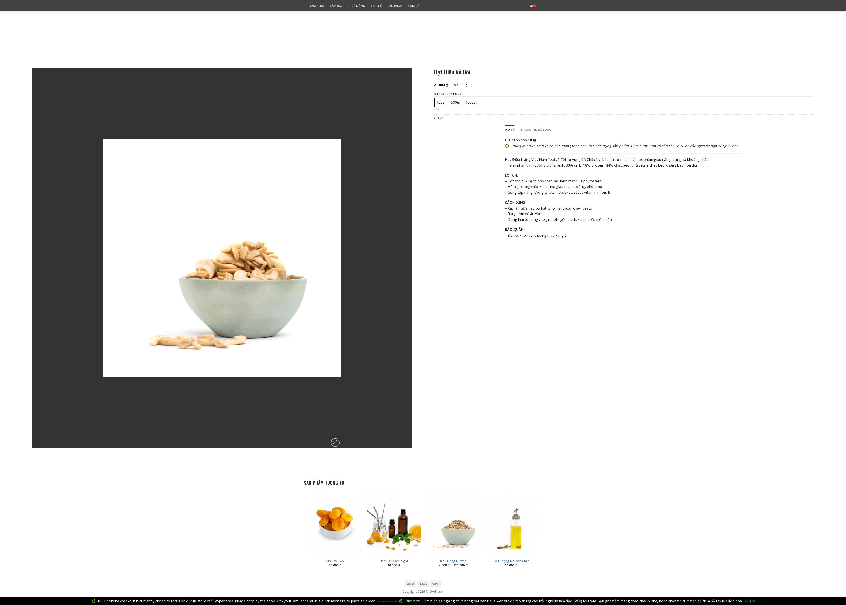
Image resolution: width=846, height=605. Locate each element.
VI (530, 6)
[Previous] (308, 532)
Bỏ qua (749, 601)
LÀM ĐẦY (336, 6)
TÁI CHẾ (376, 6)
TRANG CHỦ (315, 6)
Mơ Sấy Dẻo (335, 561)
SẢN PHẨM (395, 6)
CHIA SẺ (413, 6)
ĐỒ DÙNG (358, 6)
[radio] (441, 102)
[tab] (509, 129)
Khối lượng (442, 94)
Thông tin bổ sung (536, 130)
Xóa (436, 109)
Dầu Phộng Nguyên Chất (511, 561)
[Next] (538, 532)
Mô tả (509, 130)
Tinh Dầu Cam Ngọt (393, 561)
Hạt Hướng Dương (452, 561)
